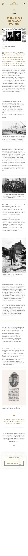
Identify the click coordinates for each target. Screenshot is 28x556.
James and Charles (7, 440)
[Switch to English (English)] (23, 3)
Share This (4, 48)
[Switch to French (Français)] (25, 3)
